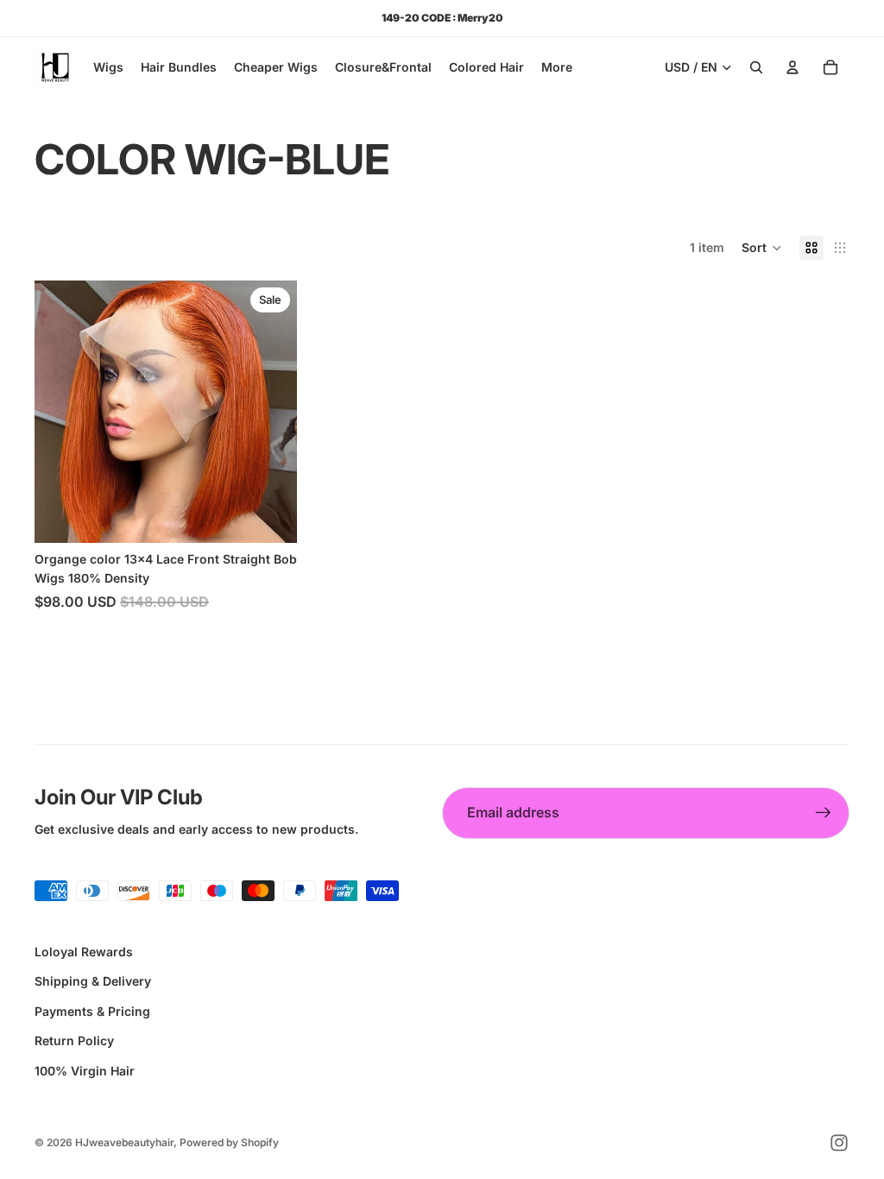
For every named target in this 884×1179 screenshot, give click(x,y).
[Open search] (756, 67)
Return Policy (74, 1040)
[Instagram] (839, 1142)
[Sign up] (823, 813)
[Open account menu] (792, 67)
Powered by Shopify (229, 1142)
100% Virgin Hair (85, 1070)
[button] (762, 248)
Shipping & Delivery (93, 981)
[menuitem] (557, 67)
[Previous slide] (60, 412)
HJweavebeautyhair (124, 1142)
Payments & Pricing (92, 1011)
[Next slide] (271, 412)
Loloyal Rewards (84, 951)
